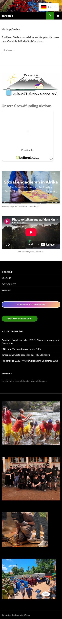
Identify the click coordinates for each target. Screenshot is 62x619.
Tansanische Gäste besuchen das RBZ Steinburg (26, 354)
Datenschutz (9, 284)
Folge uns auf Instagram (31, 304)
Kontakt (6, 278)
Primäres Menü (58, 16)
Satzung (6, 290)
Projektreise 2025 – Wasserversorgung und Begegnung (30, 360)
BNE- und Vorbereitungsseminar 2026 (21, 348)
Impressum (7, 272)
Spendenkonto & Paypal (20, 318)
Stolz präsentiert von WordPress (16, 615)
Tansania (7, 15)
